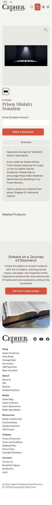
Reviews (6, 387)
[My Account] (43, 7)
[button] (32, 7)
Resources (8, 415)
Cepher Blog (7, 399)
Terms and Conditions (12, 442)
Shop (5, 349)
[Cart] (37, 6)
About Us (6, 380)
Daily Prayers (8, 429)
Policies (6, 434)
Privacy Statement (11, 439)
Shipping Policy (9, 445)
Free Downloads (9, 422)
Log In (5, 472)
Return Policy (8, 449)
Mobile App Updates (11, 410)
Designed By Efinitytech (25, 487)
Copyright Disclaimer (12, 452)
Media (5, 395)
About (5, 375)
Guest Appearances (11, 406)
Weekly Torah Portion (12, 419)
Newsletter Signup (11, 465)
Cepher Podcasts (10, 403)
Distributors (7, 469)
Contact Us (7, 462)
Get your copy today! (26, 291)
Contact (7, 457)
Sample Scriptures (11, 390)
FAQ (4, 383)
